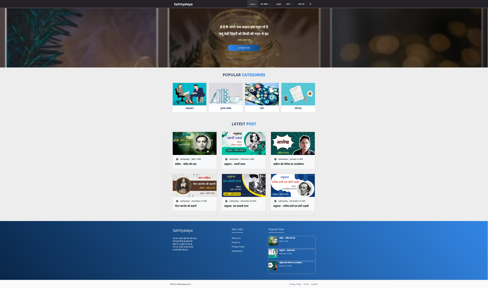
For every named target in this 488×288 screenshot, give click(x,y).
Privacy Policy (238, 246)
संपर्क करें (301, 4)
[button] (310, 4)
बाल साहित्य (264, 4)
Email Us (236, 242)
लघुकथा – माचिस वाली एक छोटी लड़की (291, 206)
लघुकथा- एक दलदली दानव (236, 206)
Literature (244, 48)
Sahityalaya (183, 4)
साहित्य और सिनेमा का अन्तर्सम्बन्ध (288, 164)
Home (252, 4)
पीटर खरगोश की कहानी (185, 206)
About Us (236, 238)
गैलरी (288, 4)
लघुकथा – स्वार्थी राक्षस (234, 164)
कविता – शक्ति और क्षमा (185, 164)
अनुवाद (278, 4)
